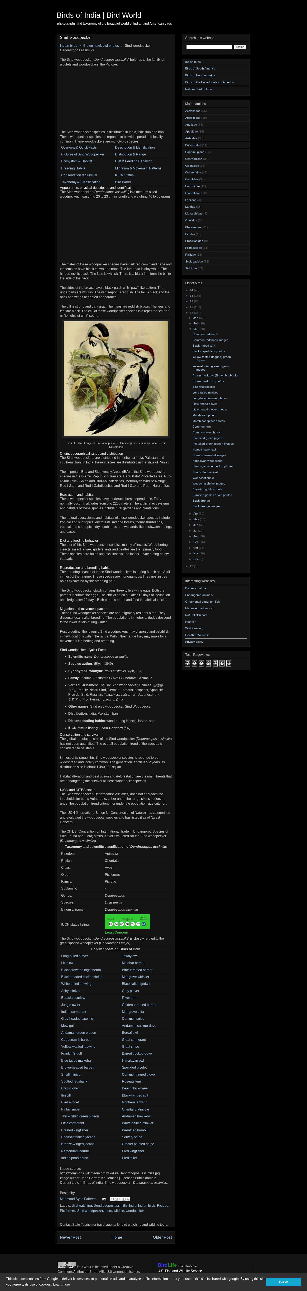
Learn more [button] (61, 1284)
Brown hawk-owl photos (208, 381)
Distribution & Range (130, 154)
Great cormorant (134, 1039)
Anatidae (191, 124)
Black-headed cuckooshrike (81, 977)
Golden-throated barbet (139, 1005)
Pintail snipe (70, 1109)
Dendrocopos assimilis (110, 1205)
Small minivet (71, 1074)
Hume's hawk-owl (204, 449)
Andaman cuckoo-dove (139, 1025)
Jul (195, 530)
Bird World (123, 182)
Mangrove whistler (135, 977)
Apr (196, 513)
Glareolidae (192, 193)
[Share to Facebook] (124, 1199)
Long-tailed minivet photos (210, 398)
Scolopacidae (194, 261)
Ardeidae (191, 138)
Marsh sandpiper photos (209, 421)
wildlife (119, 1211)
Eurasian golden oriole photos (212, 495)
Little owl (67, 963)
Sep (196, 542)
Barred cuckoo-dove (137, 1053)
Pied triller (129, 1158)
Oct (196, 547)
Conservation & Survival (79, 175)
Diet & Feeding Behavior (133, 161)
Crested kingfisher (74, 1130)
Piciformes (68, 1211)
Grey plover (130, 991)
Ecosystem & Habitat (76, 161)
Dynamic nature (195, 588)
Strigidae (191, 268)
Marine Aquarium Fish (199, 608)
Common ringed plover (139, 1074)
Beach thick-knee (135, 1088)
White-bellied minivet (137, 1123)
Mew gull (68, 1025)
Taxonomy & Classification (80, 182)
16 (192, 301)
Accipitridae (192, 110)
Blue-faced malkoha (76, 1060)
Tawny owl (130, 956)
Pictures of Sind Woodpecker (82, 154)
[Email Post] (104, 1199)
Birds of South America (200, 68)
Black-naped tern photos (209, 351)
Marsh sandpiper (204, 415)
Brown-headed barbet (77, 1067)
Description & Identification (135, 147)
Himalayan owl (133, 1060)
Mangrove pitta (133, 1011)
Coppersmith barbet (75, 1039)
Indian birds (146, 1205)
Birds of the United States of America (209, 82)
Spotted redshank (74, 1081)
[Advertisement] (116, 96)
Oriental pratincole (135, 1109)
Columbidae (193, 172)
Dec (196, 559)
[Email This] (112, 1199)
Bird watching (82, 1205)
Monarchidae (194, 213)
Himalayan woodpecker (208, 460)
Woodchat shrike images (209, 483)
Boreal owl (130, 1032)
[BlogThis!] (116, 1199)
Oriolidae (191, 220)
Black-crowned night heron (81, 970)
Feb (196, 323)
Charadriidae (193, 158)
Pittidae (190, 234)
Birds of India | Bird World (99, 15)
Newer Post (70, 1237)
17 (192, 307)
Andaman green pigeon (78, 1032)
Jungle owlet (70, 1005)
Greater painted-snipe (138, 1144)
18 (192, 312)
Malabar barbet (133, 963)
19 (192, 566)
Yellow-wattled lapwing (78, 1046)
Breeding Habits (73, 168)
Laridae (190, 206)
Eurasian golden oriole (207, 489)
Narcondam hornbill (75, 1151)
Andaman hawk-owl (136, 1116)
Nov (196, 553)
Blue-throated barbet (137, 970)
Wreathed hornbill (135, 1130)
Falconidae (192, 186)
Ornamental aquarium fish (202, 601)
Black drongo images (206, 506)
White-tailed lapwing (76, 984)
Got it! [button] (283, 1282)
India (132, 1205)
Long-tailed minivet (205, 392)
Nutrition (190, 621)
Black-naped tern (204, 345)
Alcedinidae (192, 117)
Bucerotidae (193, 145)
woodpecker (135, 1211)
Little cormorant (72, 1123)
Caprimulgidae (194, 152)
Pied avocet (70, 1102)
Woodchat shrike (204, 478)
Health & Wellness (197, 635)
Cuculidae (191, 179)
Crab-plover (70, 1088)
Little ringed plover (205, 403)
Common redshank (205, 334)
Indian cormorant (73, 1011)
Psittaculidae (193, 247)
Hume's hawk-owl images (209, 455)
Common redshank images (210, 340)
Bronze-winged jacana (78, 1144)
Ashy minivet (70, 991)
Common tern (202, 426)
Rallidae (190, 254)
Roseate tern (131, 1081)
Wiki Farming (194, 628)
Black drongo (201, 500)
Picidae (162, 1205)
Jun (196, 524)
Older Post (162, 1237)
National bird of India (199, 89)
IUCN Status (124, 175)
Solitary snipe (132, 1137)
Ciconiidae (192, 165)
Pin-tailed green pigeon (208, 438)
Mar (196, 329)
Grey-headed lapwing (77, 1018)
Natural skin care (196, 615)
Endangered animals (199, 595)
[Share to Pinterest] (128, 1199)
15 (192, 295)
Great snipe (130, 1046)
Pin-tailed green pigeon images (213, 443)
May (196, 519)
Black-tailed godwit (136, 984)
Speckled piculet (134, 1067)
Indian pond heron (74, 1158)
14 (192, 290)
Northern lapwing (134, 1102)
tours (108, 1211)
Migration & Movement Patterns (138, 168)
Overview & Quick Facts (79, 147)
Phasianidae (193, 227)
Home (117, 1237)
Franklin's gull (71, 1053)
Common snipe (133, 1018)
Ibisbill (66, 1095)
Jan (196, 317)
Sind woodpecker (90, 1211)
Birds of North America (200, 75)
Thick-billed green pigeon (80, 1116)
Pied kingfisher (133, 1151)
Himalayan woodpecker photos (213, 466)
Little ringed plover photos (210, 409)
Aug (196, 536)
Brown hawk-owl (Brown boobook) (215, 375)
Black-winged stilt (135, 1095)
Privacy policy (194, 641)
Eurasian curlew (73, 997)
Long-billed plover (74, 956)
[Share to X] (120, 1199)
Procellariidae (194, 240)
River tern (129, 997)
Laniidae (191, 200)
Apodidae (191, 131)
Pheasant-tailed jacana (78, 1137)
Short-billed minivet (205, 472)
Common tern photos (207, 432)
